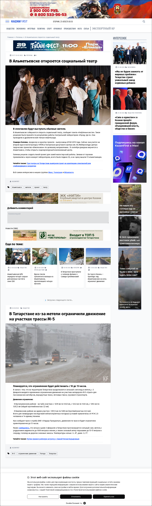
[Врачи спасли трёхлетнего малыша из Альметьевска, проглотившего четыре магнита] (44, 256)
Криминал (58, 28)
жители (28, 187)
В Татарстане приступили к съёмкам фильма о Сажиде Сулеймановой (71, 274)
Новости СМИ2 (11, 228)
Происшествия (70, 28)
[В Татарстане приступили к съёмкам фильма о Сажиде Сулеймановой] (71, 256)
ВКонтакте (69, 172)
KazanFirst (15, 181)
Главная (10, 37)
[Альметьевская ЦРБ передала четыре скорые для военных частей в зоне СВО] (17, 256)
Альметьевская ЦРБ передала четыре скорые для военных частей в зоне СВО (17, 277)
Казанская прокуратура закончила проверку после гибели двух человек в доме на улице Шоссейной (53, 463)
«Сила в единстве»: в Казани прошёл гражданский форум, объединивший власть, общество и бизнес (127, 123)
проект (37, 187)
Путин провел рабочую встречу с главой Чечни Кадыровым (53, 429)
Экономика (20, 28)
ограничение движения (27, 444)
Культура (76, 268)
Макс (50, 172)
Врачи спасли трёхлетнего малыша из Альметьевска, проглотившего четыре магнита (43, 279)
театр (45, 187)
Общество (10, 28)
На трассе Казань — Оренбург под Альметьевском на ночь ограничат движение (97, 277)
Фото (80, 28)
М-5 (13, 444)
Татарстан (52, 444)
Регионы (19, 37)
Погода (42, 444)
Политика (41, 28)
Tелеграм (58, 172)
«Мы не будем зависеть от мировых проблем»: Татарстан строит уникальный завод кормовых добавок (129, 77)
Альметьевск (17, 187)
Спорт (49, 28)
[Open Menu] (7, 21)
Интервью (31, 28)
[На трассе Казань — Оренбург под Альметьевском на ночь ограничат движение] (98, 256)
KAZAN (19, 21)
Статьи (86, 28)
